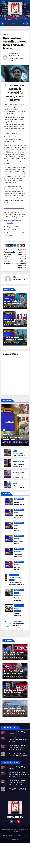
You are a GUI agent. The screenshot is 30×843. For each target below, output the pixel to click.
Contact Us (25, 835)
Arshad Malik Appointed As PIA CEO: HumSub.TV (12, 303)
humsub (17, 306)
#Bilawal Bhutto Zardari (16, 58)
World (11, 434)
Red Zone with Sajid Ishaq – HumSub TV (14, 653)
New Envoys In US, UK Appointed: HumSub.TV (15, 321)
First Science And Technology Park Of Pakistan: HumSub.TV (14, 711)
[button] (24, 23)
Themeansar (15, 831)
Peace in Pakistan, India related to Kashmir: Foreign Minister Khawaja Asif (9, 256)
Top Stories (6, 434)
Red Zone (7, 649)
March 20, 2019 (10, 657)
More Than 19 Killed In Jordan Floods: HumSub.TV (13, 439)
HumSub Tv (14, 53)
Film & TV (17, 564)
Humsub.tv (10, 223)
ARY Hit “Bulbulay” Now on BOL (18, 615)
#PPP (11, 60)
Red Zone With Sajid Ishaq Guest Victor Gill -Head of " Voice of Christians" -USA (19, 739)
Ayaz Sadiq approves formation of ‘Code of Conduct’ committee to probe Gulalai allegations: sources (21, 259)
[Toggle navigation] (13, 23)
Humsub (13, 229)
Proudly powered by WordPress (10, 829)
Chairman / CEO (12, 835)
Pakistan (5, 34)
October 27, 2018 (9, 442)
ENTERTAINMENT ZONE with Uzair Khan (18, 626)
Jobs (19, 835)
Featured (11, 577)
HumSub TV (15, 17)
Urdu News (10, 235)
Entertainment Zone (18, 499)
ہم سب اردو (15, 839)
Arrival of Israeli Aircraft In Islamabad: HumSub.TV (14, 339)
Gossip (16, 538)
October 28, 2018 (11, 713)
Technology (18, 551)
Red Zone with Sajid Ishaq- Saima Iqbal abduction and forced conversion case (17, 747)
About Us (4, 835)
